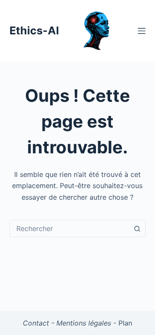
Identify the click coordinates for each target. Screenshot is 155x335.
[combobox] (69, 228)
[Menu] (142, 31)
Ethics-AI (34, 30)
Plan (125, 323)
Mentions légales (83, 323)
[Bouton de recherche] (137, 228)
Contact (36, 323)
